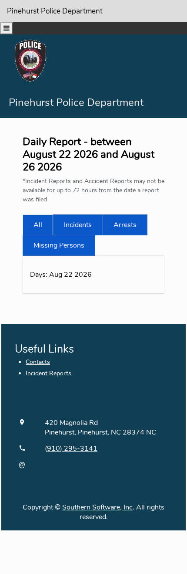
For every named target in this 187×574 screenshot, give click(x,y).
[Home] (30, 60)
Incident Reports (48, 373)
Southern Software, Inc (97, 507)
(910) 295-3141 (71, 448)
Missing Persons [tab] (58, 245)
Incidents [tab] (78, 225)
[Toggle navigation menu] (6, 28)
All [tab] (37, 225)
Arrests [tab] (125, 225)
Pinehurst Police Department (55, 11)
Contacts (38, 362)
